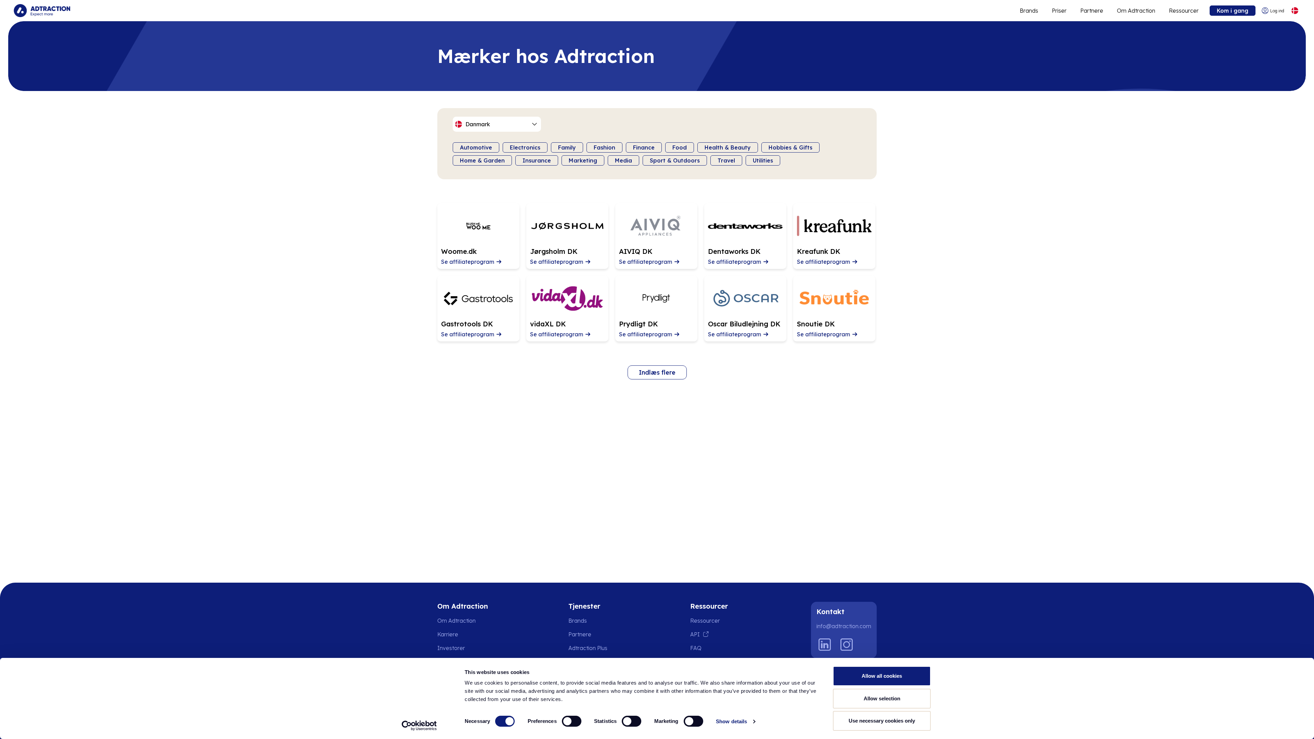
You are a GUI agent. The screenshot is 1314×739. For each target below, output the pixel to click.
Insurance (537, 160)
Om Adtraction (1136, 10)
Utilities (763, 160)
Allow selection (882, 698)
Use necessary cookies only (882, 721)
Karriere (447, 634)
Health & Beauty (728, 147)
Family (567, 147)
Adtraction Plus (587, 648)
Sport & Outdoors (675, 160)
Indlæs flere (657, 372)
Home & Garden (482, 160)
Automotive (476, 147)
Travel (726, 160)
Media (623, 160)
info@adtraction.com (843, 626)
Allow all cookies (882, 676)
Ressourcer (1184, 10)
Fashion (604, 147)
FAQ (695, 648)
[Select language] (1294, 10)
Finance (644, 147)
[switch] (571, 721)
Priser (1059, 10)
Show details (731, 721)
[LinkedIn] (824, 644)
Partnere (1091, 10)
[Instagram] (846, 644)
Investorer (451, 648)
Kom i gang (1232, 10)
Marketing (583, 160)
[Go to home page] (42, 10)
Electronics (525, 147)
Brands (1029, 10)
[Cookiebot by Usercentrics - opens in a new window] (419, 726)
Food (679, 147)
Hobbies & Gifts (790, 147)
